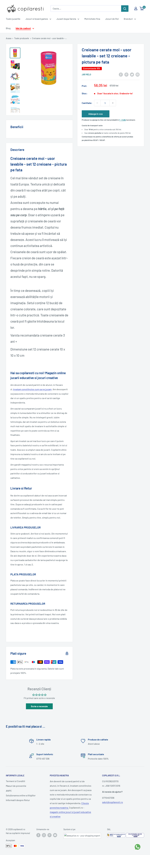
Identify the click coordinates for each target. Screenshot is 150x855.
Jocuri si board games (36, 18)
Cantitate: (87, 102)
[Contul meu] (135, 8)
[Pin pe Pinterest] (126, 74)
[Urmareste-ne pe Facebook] (38, 835)
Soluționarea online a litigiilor (21, 795)
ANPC (9, 790)
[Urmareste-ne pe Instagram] (44, 835)
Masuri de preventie (16, 785)
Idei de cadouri (23, 28)
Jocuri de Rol (112, 18)
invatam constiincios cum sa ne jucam (32, 389)
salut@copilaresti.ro (112, 802)
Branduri (128, 18)
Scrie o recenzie (39, 706)
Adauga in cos (95, 113)
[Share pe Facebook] (121, 74)
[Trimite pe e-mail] (137, 74)
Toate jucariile (13, 18)
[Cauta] (124, 8)
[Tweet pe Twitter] (132, 74)
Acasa (8, 38)
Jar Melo (86, 74)
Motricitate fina (92, 18)
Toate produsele (21, 38)
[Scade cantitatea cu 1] (97, 103)
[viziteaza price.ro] (82, 835)
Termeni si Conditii (15, 781)
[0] (142, 8)
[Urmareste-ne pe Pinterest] (49, 835)
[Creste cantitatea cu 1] (113, 103)
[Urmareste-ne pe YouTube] (55, 835)
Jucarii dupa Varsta (66, 18)
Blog (8, 28)
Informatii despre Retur (18, 800)
